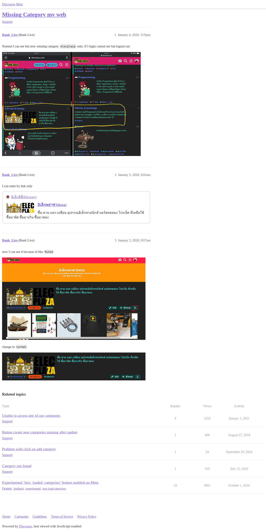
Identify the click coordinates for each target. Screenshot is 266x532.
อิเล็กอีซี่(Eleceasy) (24, 197)
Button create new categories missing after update (39, 432)
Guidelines (40, 516)
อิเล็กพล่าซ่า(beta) (52, 205)
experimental (33, 488)
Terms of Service (62, 516)
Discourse (25, 526)
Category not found (16, 466)
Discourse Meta (12, 4)
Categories (21, 516)
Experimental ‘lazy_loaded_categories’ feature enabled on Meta (50, 482)
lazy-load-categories (54, 488)
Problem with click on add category (29, 449)
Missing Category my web (34, 14)
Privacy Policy (86, 516)
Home (6, 516)
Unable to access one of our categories (31, 415)
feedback (19, 488)
